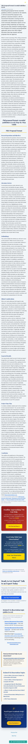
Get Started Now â (14, 526)
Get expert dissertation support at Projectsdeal (14, 658)
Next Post (14, 735)
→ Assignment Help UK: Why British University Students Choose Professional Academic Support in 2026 (14, 686)
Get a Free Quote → (14, 723)
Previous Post (14, 732)
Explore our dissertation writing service (11, 571)
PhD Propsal (4, 9)
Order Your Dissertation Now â (14, 556)
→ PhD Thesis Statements (10, 699)
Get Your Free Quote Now (11, 597)
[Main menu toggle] (25, 2)
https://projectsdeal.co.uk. (11, 495)
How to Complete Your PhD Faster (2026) (15, 499)
